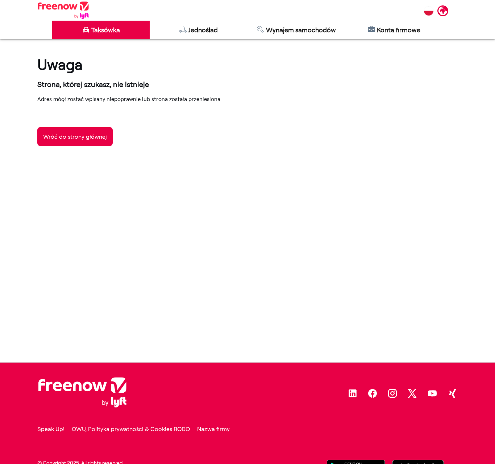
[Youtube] (432, 393)
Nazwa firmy (213, 428)
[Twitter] (412, 393)
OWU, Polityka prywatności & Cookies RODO (131, 428)
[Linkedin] (352, 393)
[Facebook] (372, 393)
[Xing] (452, 393)
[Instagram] (392, 393)
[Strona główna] (63, 10)
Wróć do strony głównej (75, 136)
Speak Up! (51, 428)
